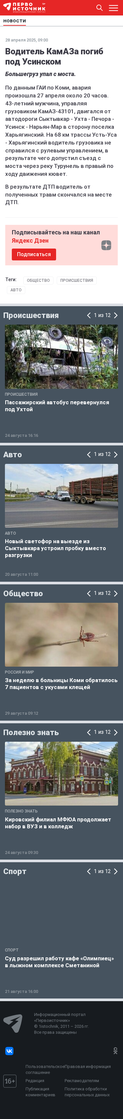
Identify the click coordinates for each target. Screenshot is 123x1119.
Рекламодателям (82, 1080)
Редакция (35, 1080)
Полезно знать (31, 732)
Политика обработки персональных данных (87, 1091)
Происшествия (76, 280)
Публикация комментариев (40, 1091)
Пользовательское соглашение (43, 1069)
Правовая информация (88, 1066)
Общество (38, 280)
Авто (16, 290)
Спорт (15, 871)
